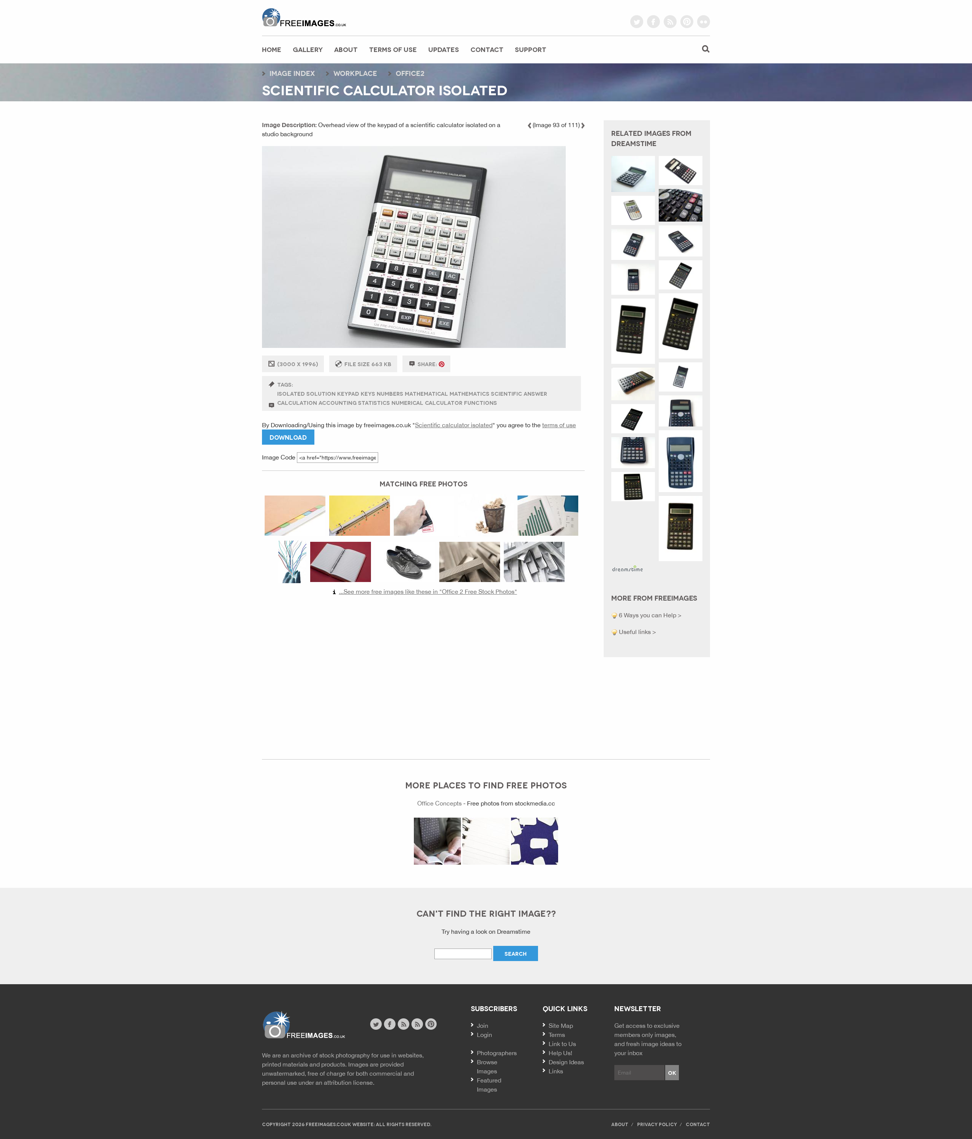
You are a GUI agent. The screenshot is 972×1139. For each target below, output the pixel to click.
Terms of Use (393, 49)
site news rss (403, 1024)
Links (556, 1071)
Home (271, 49)
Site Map (561, 1025)
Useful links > (636, 631)
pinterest (686, 21)
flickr (703, 21)
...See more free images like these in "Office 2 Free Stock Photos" (428, 591)
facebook (653, 21)
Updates (443, 49)
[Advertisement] (423, 674)
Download (288, 436)
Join (482, 1025)
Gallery (308, 49)
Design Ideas (566, 1062)
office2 (410, 73)
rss (670, 21)
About (346, 49)
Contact (486, 49)
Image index (292, 73)
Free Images (303, 1025)
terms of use (559, 425)
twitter (636, 21)
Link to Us (562, 1043)
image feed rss (417, 1024)
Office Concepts (439, 803)
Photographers (497, 1052)
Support (530, 49)
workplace (355, 73)
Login (484, 1034)
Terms (557, 1034)
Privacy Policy (657, 1124)
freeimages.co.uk (304, 17)
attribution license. (349, 1082)
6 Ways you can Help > (649, 615)
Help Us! (560, 1052)
